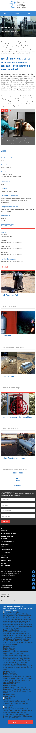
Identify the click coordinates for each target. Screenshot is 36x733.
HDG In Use (4, 539)
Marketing (8, 707)
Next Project (18, 486)
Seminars (3, 555)
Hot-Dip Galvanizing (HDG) (8, 533)
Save (14, 722)
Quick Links (19, 14)
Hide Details (5, 723)
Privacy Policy (5, 597)
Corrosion (4, 531)
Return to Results (18, 479)
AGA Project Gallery (6, 560)
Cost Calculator (5, 552)
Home (2, 528)
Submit (5, 522)
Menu (6, 14)
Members (3, 563)
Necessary (12, 612)
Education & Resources (7, 541)
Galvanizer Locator (6, 549)
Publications (4, 558)
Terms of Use (5, 594)
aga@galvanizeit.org (6, 588)
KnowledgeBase (5, 544)
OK (27, 722)
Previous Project (18, 473)
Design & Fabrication (7, 536)
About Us (3, 547)
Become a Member (5, 566)
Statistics (8, 698)
